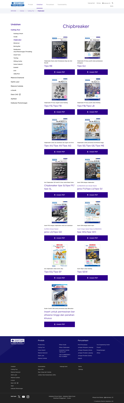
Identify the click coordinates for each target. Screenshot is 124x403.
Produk (30, 4)
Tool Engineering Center (103, 344)
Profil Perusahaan (82, 344)
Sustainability (62, 4)
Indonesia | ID (106, 3)
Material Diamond (17, 78)
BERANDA (13, 11)
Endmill (16, 67)
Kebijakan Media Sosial (69, 396)
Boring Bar (17, 46)
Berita (111, 6)
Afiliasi (98, 353)
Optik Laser (15, 82)
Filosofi (99, 347)
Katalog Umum (18, 33)
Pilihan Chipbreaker (64, 347)
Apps (12, 386)
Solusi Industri (18, 64)
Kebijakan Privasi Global (55, 396)
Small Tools (17, 55)
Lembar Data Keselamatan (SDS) (47, 375)
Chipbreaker (17, 40)
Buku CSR (40, 369)
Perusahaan (50, 4)
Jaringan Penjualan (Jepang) (85, 347)
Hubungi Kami (91, 3)
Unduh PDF (60, 72)
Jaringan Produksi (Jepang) (85, 353)
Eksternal (16, 43)
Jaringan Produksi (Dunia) (85, 355)
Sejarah (80, 358)
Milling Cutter (18, 61)
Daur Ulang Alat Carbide (44, 372)
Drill (15, 71)
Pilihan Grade (62, 344)
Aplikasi (14, 99)
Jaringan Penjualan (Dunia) (85, 350)
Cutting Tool (31, 11)
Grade (15, 37)
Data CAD (14, 94)
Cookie (69, 398)
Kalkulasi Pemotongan (19, 103)
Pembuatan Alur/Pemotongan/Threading (23, 51)
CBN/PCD (17, 74)
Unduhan (40, 4)
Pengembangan (101, 350)
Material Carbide (17, 86)
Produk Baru (41, 344)
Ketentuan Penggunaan (59, 398)
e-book (13, 90)
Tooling (16, 58)
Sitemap (99, 3)
